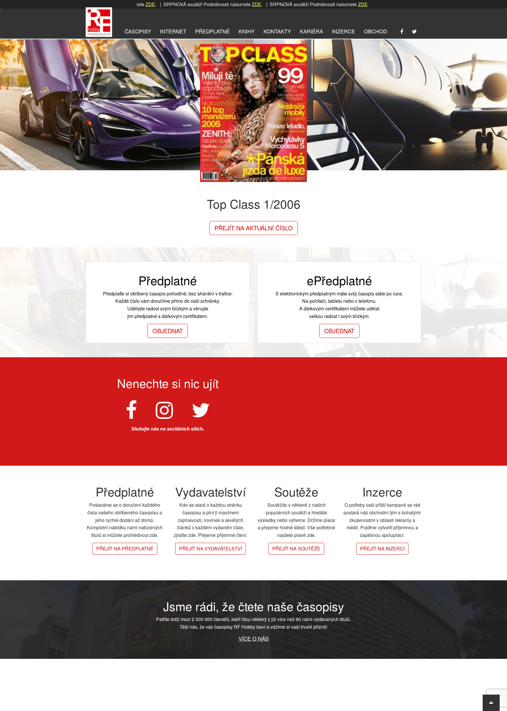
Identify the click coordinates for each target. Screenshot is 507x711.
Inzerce (343, 31)
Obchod (375, 31)
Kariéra (311, 31)
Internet (173, 31)
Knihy (247, 31)
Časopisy (138, 31)
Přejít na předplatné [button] (124, 548)
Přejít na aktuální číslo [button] (253, 228)
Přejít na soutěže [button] (296, 548)
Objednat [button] (168, 330)
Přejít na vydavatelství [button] (210, 548)
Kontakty (277, 31)
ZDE (232, 4)
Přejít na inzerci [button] (382, 548)
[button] (491, 703)
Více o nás (254, 638)
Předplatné (212, 31)
